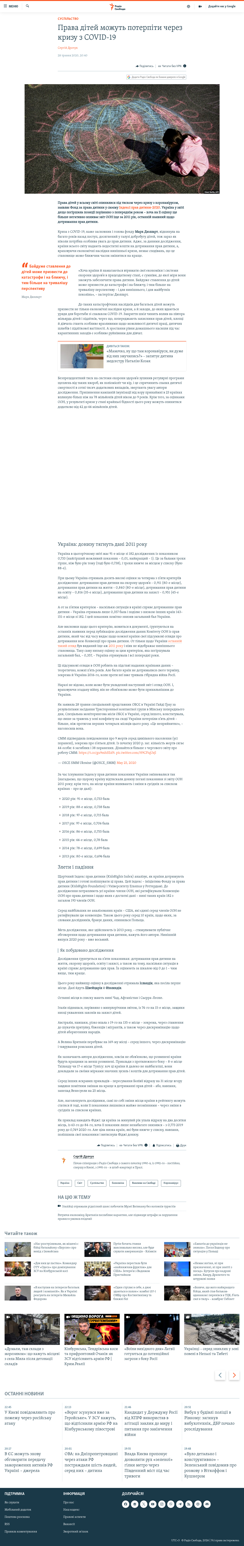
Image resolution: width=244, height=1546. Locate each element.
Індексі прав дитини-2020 (139, 207)
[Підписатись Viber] (170, 1504)
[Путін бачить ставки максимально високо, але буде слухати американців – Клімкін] (97, 1249)
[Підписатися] (207, 1504)
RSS (7, 1524)
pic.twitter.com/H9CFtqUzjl (136, 753)
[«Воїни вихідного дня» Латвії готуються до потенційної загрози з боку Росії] (152, 1329)
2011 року (116, 646)
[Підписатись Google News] (134, 1504)
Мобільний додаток (18, 1509)
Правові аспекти (74, 1517)
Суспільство (68, 19)
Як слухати (12, 1502)
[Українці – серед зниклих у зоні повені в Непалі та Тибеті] (211, 1329)
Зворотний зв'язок (75, 1531)
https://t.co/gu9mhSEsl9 (96, 753)
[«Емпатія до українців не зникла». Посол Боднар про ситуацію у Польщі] (177, 1249)
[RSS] (189, 1504)
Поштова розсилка (17, 1517)
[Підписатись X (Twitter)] (143, 1504)
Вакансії (69, 1524)
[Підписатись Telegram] (179, 1504)
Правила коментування (21, 1531)
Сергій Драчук (68, 48)
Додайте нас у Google (222, 6)
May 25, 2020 (126, 763)
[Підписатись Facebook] (125, 1504)
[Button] (145, 66)
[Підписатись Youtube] (152, 1504)
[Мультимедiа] (200, 6)
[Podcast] (197, 1504)
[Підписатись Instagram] (161, 1504)
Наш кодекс (71, 1509)
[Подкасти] (188, 6)
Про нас (68, 1502)
